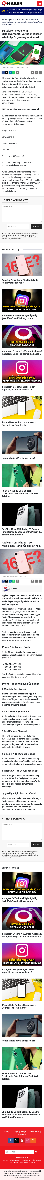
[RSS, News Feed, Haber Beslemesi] (33, 1140)
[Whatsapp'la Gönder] (13, 72)
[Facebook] (3, 72)
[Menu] (40, 3)
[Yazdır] (17, 72)
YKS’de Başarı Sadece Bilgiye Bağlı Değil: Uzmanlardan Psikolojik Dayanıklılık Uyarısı (26, 11)
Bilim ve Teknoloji (21, 20)
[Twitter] (6, 72)
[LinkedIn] (10, 72)
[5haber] (12, 3)
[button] (32, 72)
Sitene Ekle (22, 1134)
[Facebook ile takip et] (11, 1140)
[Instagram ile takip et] (27, 1140)
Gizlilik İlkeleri (34, 1132)
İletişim (24, 1132)
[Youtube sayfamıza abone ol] (22, 1140)
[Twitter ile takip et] (16, 1140)
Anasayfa (8, 20)
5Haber (14, 589)
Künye (16, 1132)
